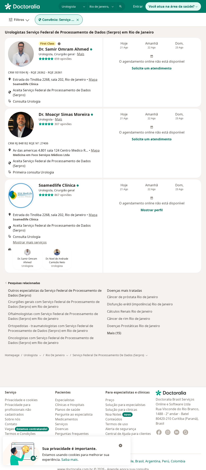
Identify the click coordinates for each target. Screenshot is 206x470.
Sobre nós (12, 419)
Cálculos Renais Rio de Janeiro (129, 311)
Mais (80, 54)
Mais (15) (114, 333)
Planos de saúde (67, 409)
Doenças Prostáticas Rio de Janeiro (133, 326)
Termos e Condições (20, 433)
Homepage (12, 355)
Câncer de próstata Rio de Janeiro (132, 297)
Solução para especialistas (125, 405)
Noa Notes (118, 414)
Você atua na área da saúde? (172, 6)
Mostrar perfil (152, 210)
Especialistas (64, 400)
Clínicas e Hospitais (69, 405)
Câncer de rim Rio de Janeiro (128, 318)
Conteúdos (113, 419)
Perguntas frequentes (72, 433)
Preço (109, 400)
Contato (11, 424)
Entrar (138, 6)
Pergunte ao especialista (74, 414)
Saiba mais (69, 459)
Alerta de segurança (120, 429)
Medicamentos (66, 419)
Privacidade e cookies (21, 400)
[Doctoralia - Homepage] (30, 6)
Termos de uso (116, 424)
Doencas (61, 429)
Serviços (61, 424)
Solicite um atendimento (152, 68)
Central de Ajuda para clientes (128, 433)
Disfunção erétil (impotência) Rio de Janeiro (140, 304)
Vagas (26, 429)
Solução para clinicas (121, 409)
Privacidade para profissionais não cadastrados (18, 410)
